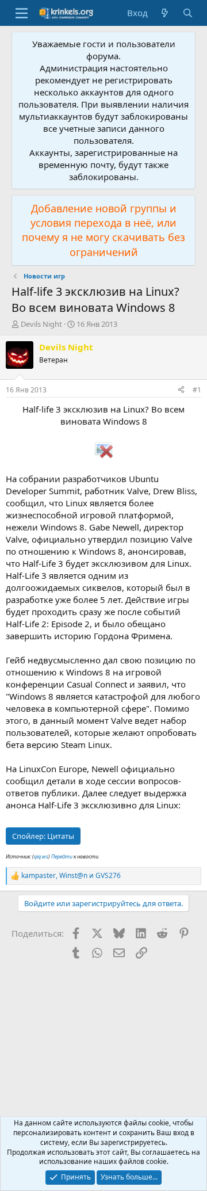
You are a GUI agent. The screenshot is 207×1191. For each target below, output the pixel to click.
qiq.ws (41, 856)
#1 (197, 390)
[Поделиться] (181, 390)
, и (71, 875)
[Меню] (21, 13)
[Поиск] (188, 13)
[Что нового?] (165, 13)
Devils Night (41, 324)
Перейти (62, 856)
